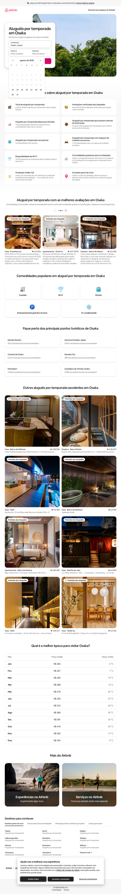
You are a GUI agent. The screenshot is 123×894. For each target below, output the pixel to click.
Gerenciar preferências (88, 879)
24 (17, 90)
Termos (66, 890)
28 (36, 90)
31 (17, 95)
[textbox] (19, 53)
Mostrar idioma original (85, 3)
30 (13, 95)
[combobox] (30, 45)
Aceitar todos (33, 879)
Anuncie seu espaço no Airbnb (101, 10)
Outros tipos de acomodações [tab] (39, 823)
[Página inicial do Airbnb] (11, 10)
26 (27, 90)
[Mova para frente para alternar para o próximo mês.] (40, 60)
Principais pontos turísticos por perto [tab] (70, 823)
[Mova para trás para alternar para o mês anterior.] (13, 60)
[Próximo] (66, 210)
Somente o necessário (60, 879)
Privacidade (56, 890)
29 (41, 90)
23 (13, 90)
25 (22, 90)
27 (31, 90)
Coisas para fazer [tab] (95, 823)
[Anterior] (55, 210)
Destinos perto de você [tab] (14, 823)
